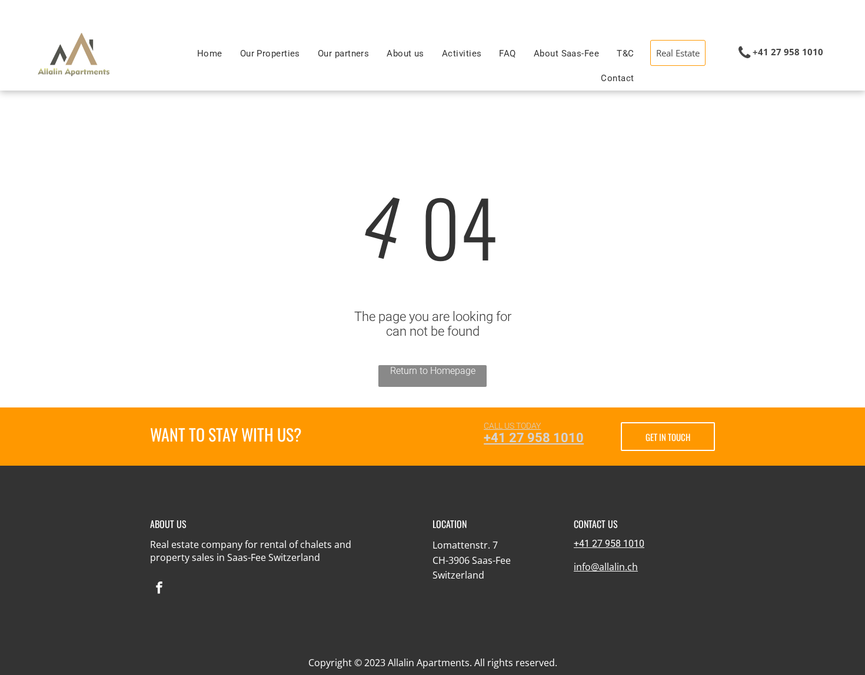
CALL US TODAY (512, 425)
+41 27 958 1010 (534, 437)
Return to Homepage (432, 370)
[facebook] (159, 589)
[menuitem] (209, 53)
